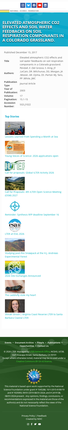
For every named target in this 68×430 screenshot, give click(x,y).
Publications (54, 342)
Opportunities (27, 345)
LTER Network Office (40, 351)
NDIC (39, 418)
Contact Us (43, 345)
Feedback (42, 415)
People (40, 342)
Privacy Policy (28, 415)
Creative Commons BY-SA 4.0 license (33, 361)
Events (8, 342)
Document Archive (24, 342)
